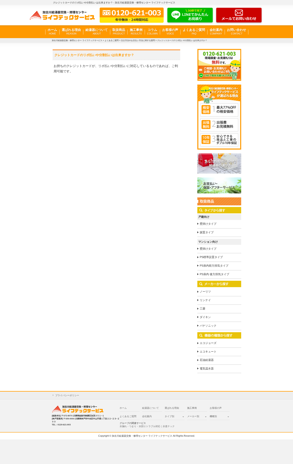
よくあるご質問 (194, 31)
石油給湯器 (207, 360)
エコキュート (208, 351)
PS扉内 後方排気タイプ (214, 274)
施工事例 (136, 31)
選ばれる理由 (71, 31)
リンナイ (205, 300)
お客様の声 (170, 31)
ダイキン (205, 317)
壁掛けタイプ (208, 223)
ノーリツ (205, 291)
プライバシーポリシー (67, 395)
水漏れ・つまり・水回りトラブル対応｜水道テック (147, 426)
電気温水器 (207, 368)
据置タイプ (207, 232)
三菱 (202, 308)
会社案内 (216, 31)
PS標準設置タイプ (211, 257)
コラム (152, 31)
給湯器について (97, 31)
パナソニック (208, 325)
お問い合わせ (236, 31)
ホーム (52, 31)
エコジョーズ (208, 343)
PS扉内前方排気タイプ (214, 265)
